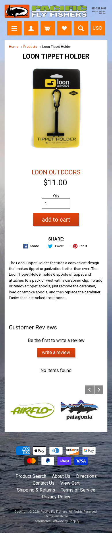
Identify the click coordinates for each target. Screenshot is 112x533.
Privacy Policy (56, 497)
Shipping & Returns (36, 490)
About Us (61, 476)
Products (30, 47)
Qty (56, 195)
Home (13, 47)
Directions (86, 476)
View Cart (70, 483)
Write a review (56, 352)
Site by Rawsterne (56, 516)
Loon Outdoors (56, 172)
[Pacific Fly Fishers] (56, 11)
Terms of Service (78, 490)
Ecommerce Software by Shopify (56, 521)
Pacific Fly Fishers (53, 512)
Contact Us (44, 483)
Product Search (31, 476)
